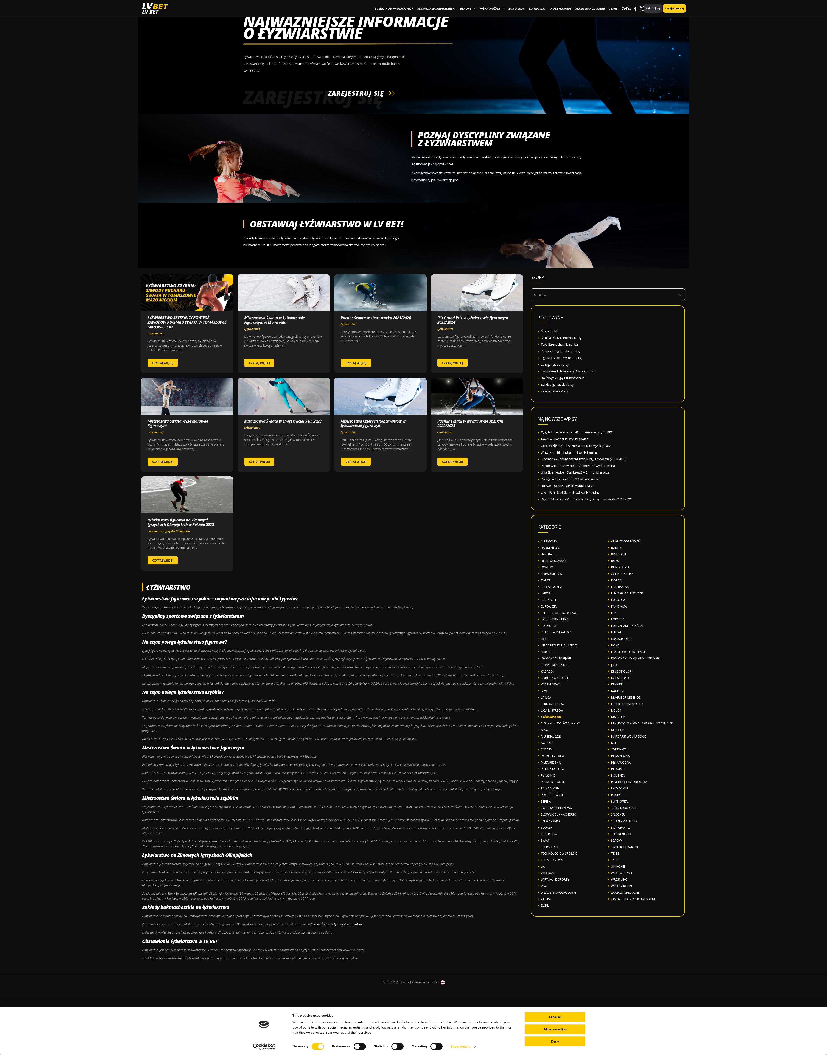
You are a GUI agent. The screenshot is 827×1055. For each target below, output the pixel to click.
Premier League (552, 782)
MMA (544, 730)
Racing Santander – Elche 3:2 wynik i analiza (570, 479)
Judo (614, 665)
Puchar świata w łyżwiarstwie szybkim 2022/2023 (470, 423)
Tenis (613, 8)
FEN (614, 613)
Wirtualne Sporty (555, 879)
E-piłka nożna (551, 587)
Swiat (545, 840)
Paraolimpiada (552, 756)
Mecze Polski (549, 331)
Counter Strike (623, 574)
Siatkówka (537, 8)
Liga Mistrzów (552, 710)
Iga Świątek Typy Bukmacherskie (562, 378)
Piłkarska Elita (552, 769)
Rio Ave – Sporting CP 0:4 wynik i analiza (567, 486)
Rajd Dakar (619, 788)
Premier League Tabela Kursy (560, 351)
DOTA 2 (616, 580)
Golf (544, 639)
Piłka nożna (490, 8)
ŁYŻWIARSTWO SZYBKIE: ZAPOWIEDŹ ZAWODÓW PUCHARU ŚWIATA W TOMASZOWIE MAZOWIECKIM (187, 322)
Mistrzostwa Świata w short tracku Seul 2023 (283, 421)
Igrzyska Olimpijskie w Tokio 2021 (636, 658)
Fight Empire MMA (554, 619)
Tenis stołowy (552, 860)
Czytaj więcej (162, 362)
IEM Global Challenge (628, 652)
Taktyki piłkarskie (625, 847)
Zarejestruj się (674, 8)
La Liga (546, 697)
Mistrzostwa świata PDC (560, 723)
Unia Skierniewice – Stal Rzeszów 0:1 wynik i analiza (575, 472)
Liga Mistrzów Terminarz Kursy (561, 358)
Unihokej (618, 866)
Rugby (616, 795)
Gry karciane (621, 639)
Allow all (555, 1017)
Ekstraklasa (620, 587)
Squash (546, 827)
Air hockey (549, 541)
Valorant (548, 873)
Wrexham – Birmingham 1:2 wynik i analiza (569, 452)
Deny (555, 1041)
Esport (465, 8)
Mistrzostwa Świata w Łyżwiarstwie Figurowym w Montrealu (274, 320)
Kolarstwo (620, 678)
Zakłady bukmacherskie (168, 907)
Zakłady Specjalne (625, 892)
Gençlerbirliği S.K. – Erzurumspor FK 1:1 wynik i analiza (576, 446)
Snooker (618, 814)
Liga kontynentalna (627, 704)
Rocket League (552, 795)
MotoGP (617, 730)
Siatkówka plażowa (556, 808)
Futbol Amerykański (627, 626)
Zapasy (546, 899)
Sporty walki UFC (624, 821)
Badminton (550, 548)
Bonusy (547, 567)
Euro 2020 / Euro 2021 (627, 593)
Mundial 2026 (551, 736)
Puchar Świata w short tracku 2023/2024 (376, 317)
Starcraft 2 (620, 827)
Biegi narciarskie (554, 561)
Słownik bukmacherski (436, 8)
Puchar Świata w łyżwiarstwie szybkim (336, 924)
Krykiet (616, 684)
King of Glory (622, 671)
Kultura (617, 691)
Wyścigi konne (622, 886)
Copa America (551, 574)
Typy (614, 860)
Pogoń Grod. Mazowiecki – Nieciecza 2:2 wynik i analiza (578, 466)
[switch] (360, 1046)
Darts (545, 580)
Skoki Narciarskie (590, 8)
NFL (614, 743)
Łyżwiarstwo (155, 333)
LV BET (150, 11)
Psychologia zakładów (629, 782)
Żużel (626, 8)
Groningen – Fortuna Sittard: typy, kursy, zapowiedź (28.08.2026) (583, 459)
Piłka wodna (621, 762)
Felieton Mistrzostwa (558, 613)
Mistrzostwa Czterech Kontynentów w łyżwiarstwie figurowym (373, 423)
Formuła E (549, 626)
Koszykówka (560, 8)
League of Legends (625, 697)
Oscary (546, 749)
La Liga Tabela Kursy (555, 364)
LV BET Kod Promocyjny (394, 8)
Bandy (616, 548)
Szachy (616, 840)
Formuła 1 (619, 619)
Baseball (548, 554)
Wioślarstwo (621, 873)
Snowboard (550, 821)
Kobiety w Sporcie (555, 678)
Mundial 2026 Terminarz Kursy (561, 338)
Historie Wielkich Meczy (559, 645)
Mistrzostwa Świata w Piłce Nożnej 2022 (642, 723)
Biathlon (618, 554)
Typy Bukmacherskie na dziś (559, 344)
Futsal (616, 632)
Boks (615, 561)
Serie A (546, 801)
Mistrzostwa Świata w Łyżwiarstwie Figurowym (178, 423)
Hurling (547, 652)
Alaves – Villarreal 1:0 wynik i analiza (564, 439)
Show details (460, 1046)
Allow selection (555, 1029)
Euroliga (618, 600)
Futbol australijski (556, 632)
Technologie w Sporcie (559, 853)
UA (543, 866)
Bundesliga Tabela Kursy (557, 384)
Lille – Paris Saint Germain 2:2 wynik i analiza (570, 492)
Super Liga (549, 834)
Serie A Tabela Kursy (554, 391)
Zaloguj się (653, 8)
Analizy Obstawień (625, 541)
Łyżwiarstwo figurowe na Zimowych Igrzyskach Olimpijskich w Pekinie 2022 (181, 522)
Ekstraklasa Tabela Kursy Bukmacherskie (568, 371)
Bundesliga (620, 567)
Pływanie (548, 775)
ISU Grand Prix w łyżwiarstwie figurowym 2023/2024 (472, 320)
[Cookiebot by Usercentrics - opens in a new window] (264, 1046)
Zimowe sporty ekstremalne (633, 899)
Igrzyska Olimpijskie (178, 531)
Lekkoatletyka (552, 704)
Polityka (618, 775)
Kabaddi (547, 671)
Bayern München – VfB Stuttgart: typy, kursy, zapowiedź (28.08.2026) (587, 499)
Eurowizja (549, 606)
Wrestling (619, 879)
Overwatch (620, 749)
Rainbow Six (550, 788)
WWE (544, 886)
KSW (544, 691)
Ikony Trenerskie (554, 665)
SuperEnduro (621, 834)
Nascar (546, 743)
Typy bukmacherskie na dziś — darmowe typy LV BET (577, 432)
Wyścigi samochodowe (558, 892)
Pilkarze (617, 769)
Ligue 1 (616, 710)
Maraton (618, 717)
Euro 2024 (516, 8)
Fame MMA (619, 606)
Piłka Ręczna (550, 762)
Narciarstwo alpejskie (628, 736)
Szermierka (549, 847)
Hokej (615, 645)
